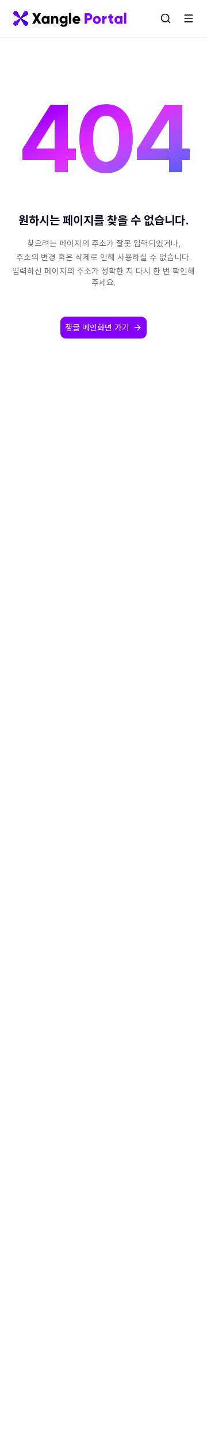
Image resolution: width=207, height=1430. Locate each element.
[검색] (165, 18)
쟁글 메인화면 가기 (97, 327)
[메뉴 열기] (188, 18)
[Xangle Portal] (70, 18)
